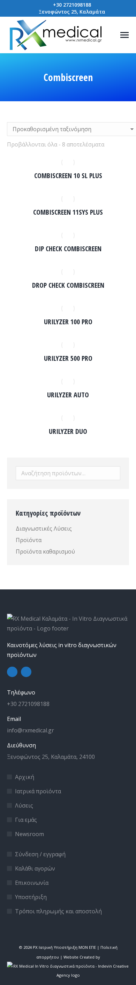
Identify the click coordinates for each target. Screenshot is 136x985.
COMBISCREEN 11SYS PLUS (68, 212)
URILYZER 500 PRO (68, 358)
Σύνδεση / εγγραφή (40, 854)
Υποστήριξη (31, 897)
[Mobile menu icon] (124, 35)
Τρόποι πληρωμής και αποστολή (58, 911)
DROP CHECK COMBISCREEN (68, 285)
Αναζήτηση (112, 473)
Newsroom (29, 834)
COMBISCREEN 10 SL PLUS (68, 175)
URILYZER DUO (68, 431)
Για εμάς (26, 820)
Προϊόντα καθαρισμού (45, 551)
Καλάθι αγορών (35, 868)
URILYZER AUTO (68, 394)
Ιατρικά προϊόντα (38, 791)
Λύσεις (24, 805)
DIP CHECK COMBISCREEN (68, 248)
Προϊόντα (28, 540)
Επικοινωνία (31, 883)
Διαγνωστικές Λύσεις (44, 528)
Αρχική (24, 777)
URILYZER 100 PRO (68, 321)
